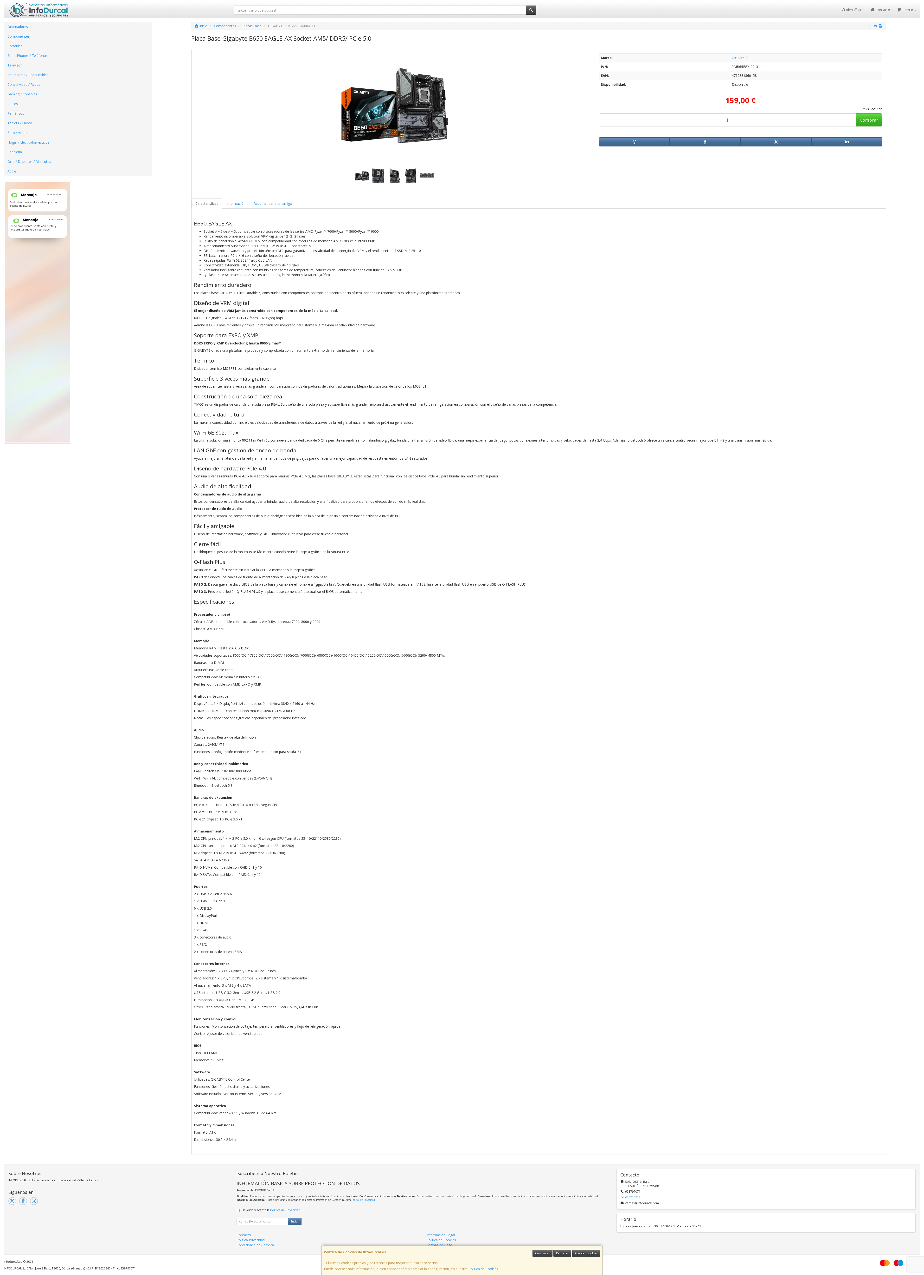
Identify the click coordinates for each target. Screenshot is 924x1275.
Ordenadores (17, 26)
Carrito (908, 9)
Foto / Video (17, 132)
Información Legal (440, 1235)
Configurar (542, 1253)
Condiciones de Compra (255, 1245)
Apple (11, 171)
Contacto (882, 9)
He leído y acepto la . (271, 1210)
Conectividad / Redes (23, 84)
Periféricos (15, 113)
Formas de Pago (439, 1245)
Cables (12, 103)
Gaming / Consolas (22, 94)
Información (235, 203)
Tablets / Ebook (19, 123)
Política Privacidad (251, 1240)
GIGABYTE (740, 57)
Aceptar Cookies (586, 1253)
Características (206, 203)
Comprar (869, 120)
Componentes (18, 36)
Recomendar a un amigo (273, 203)
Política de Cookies (483, 1269)
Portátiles (14, 46)
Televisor (14, 65)
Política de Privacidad (363, 1200)
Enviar (295, 1221)
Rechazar (562, 1253)
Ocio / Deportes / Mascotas (29, 161)
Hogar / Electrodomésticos (28, 142)
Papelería (14, 152)
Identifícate (854, 9)
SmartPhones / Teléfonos (27, 55)
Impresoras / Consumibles (27, 75)
